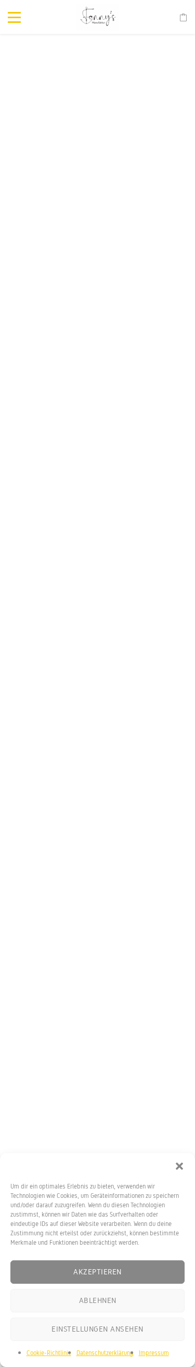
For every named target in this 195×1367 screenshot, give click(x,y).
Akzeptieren (97, 1271)
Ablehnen (97, 1300)
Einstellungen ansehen (97, 1329)
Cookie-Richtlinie (49, 1353)
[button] (179, 1166)
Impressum (154, 1353)
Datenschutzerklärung (105, 1353)
